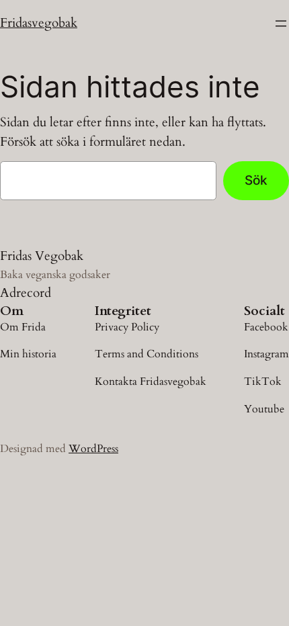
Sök (256, 180)
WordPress (93, 448)
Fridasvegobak (38, 23)
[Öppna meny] (281, 23)
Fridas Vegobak (41, 256)
